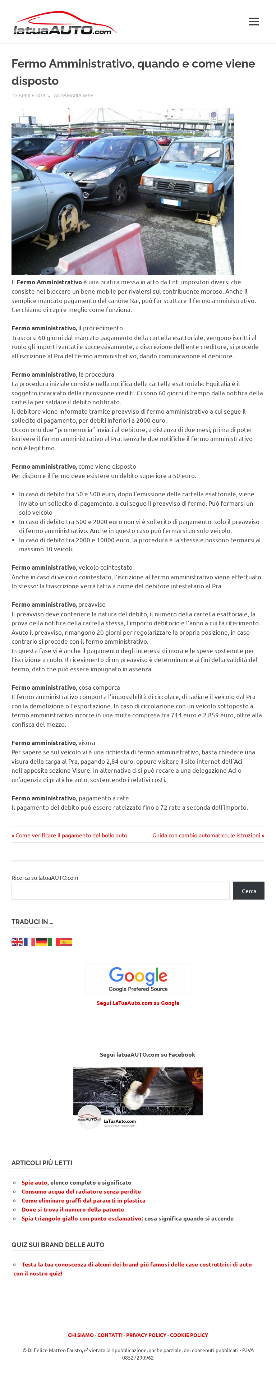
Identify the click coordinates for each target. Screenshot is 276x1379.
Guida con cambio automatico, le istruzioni (206, 834)
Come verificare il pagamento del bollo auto (71, 834)
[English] (18, 940)
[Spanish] (66, 940)
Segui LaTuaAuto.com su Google (138, 1002)
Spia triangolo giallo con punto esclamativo (82, 1218)
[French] (30, 940)
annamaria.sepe (73, 95)
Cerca (249, 890)
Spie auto (34, 1182)
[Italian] (54, 940)
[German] (42, 940)
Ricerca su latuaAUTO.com (45, 877)
